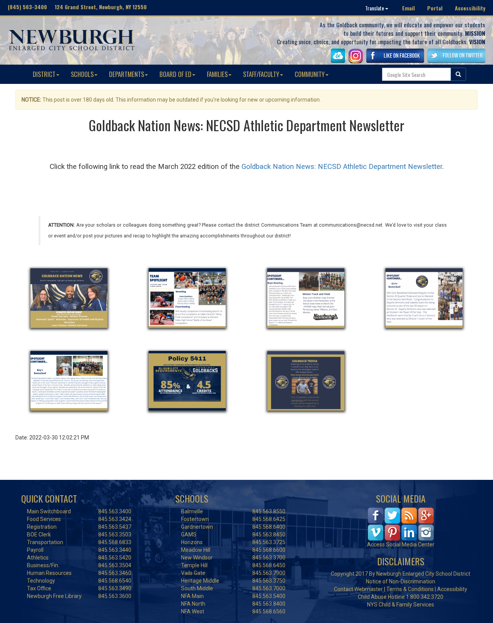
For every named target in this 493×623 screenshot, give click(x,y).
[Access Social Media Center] (401, 523)
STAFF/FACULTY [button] (261, 74)
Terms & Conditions (410, 589)
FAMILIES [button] (217, 74)
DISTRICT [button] (44, 74)
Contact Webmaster (358, 589)
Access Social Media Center (400, 544)
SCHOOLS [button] (82, 74)
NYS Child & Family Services (400, 604)
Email (408, 8)
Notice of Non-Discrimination (400, 581)
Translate (375, 8)
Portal (435, 8)
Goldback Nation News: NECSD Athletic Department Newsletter (341, 166)
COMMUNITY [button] (310, 74)
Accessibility (470, 8)
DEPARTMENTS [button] (126, 74)
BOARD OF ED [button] (175, 74)
